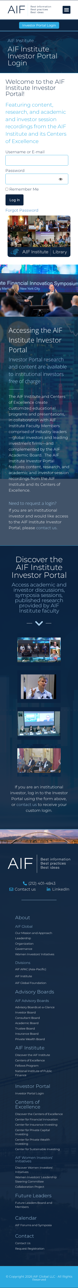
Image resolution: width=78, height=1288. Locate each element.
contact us (46, 527)
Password (14, 170)
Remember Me (23, 189)
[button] (66, 10)
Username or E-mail (25, 152)
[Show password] (60, 179)
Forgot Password (21, 210)
